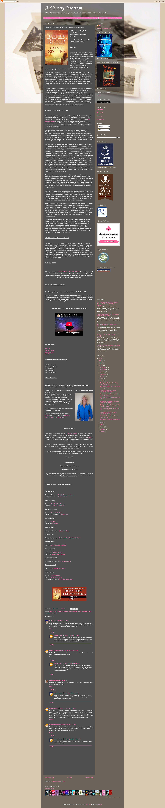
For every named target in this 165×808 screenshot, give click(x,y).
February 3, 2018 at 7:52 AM (68, 724)
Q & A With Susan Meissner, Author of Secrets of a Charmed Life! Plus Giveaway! (107, 304)
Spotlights (59, 18)
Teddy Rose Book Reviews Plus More (69, 538)
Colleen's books (49, 789)
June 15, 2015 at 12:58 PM (71, 650)
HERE (90, 437)
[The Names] (97, 794)
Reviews (52, 18)
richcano (88, 804)
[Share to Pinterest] (77, 609)
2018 (100, 358)
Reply (50, 628)
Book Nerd (54, 522)
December (103, 367)
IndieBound (48, 354)
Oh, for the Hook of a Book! (58, 545)
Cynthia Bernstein (54, 724)
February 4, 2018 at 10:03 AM (73, 739)
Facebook (67, 415)
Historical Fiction (67, 611)
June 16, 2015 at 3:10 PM (60, 680)
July (101, 378)
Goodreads (60, 417)
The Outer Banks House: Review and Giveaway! (109, 416)
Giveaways (94, 18)
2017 (100, 360)
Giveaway (59, 611)
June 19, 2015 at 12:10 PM (67, 708)
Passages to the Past (65, 561)
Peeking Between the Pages (66, 495)
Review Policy (114, 18)
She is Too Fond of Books (58, 568)
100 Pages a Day (63, 514)
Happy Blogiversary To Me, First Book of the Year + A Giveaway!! (108, 315)
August (102, 376)
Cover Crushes (86, 18)
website (47, 415)
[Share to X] (74, 609)
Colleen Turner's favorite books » (112, 797)
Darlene (51, 621)
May (101, 422)
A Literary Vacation (63, 8)
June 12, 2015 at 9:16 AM (72, 635)
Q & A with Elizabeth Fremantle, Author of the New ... (108, 413)
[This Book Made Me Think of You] (74, 794)
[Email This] (70, 609)
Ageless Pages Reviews (58, 554)
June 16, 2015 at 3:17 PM (72, 693)
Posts (101, 126)
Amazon (47, 348)
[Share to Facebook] (75, 609)
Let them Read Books (58, 505)
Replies (53, 632)
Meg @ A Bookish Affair (56, 650)
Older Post (89, 778)
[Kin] (81, 794)
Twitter (47, 417)
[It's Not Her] (84, 794)
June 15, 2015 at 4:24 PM (72, 663)
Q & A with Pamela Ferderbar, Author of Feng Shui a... (108, 391)
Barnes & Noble (49, 350)
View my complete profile (104, 28)
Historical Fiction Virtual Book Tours (82, 611)
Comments (103, 129)
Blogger (100, 804)
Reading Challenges (104, 18)
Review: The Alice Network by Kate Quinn (108, 345)
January (102, 431)
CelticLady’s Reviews (57, 552)
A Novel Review (63, 496)
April (101, 424)
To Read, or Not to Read (65, 579)
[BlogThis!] (72, 609)
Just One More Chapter (57, 504)
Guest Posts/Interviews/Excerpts (72, 18)
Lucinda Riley (48, 613)
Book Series (53, 611)
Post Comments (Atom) (59, 781)
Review (55, 613)
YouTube (52, 417)
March (102, 427)
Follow (99, 95)
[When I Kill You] (61, 794)
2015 (100, 365)
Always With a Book (56, 513)
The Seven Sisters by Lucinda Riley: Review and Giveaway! (107, 325)
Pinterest (99, 116)
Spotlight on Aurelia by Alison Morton (110, 419)
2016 (100, 363)
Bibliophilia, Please (64, 531)
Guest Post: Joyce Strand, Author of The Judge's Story (109, 394)
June (101, 381)
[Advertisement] (108, 285)
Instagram (100, 109)
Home (46, 18)
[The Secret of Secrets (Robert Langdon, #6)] (111, 794)
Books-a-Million (49, 352)
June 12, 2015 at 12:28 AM (61, 621)
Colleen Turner (58, 635)
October (102, 372)
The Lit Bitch (54, 523)
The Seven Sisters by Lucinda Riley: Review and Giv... (110, 409)
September (103, 374)
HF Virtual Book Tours (71, 433)
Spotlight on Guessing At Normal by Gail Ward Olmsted (109, 402)
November (103, 369)
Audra (51, 680)
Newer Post (49, 778)
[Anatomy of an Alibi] (77, 794)
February (103, 429)
